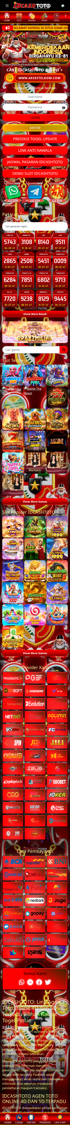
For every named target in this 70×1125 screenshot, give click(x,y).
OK (35, 610)
